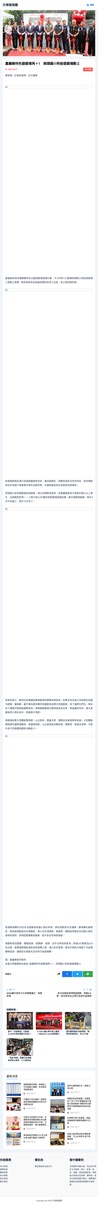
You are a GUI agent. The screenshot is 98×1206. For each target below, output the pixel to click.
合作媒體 (87, 69)
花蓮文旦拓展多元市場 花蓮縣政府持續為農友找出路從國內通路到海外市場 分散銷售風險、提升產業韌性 (34, 1121)
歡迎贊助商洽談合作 (43, 1166)
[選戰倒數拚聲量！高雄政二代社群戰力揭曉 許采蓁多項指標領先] (14, 1089)
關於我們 (4, 1181)
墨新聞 (8, 75)
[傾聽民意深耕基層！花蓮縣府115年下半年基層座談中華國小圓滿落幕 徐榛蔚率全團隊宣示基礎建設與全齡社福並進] (57, 1106)
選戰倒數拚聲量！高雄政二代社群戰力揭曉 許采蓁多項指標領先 (34, 1087)
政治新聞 (4, 1178)
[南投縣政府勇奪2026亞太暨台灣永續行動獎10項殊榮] (14, 1138)
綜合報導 (4, 1175)
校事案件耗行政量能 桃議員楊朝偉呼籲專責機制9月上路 (79, 1120)
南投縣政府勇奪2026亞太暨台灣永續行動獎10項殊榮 (35, 1136)
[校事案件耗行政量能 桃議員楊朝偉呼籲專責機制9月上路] (57, 1122)
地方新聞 (4, 1166)
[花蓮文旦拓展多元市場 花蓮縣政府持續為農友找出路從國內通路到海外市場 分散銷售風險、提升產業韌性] (14, 1123)
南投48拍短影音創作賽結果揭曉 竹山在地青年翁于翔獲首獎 (78, 1136)
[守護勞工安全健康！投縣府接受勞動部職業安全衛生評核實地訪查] (14, 1104)
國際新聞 (4, 1169)
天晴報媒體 (10, 5)
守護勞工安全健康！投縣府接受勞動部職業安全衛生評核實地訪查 (34, 1102)
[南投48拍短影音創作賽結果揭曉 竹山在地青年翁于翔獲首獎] (57, 1138)
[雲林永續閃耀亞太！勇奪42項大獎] (57, 1089)
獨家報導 (4, 1172)
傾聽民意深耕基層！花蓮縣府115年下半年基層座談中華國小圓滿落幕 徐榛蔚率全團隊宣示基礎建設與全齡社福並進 (79, 1103)
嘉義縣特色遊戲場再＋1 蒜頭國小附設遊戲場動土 (55, 963)
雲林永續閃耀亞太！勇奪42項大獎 (79, 1087)
